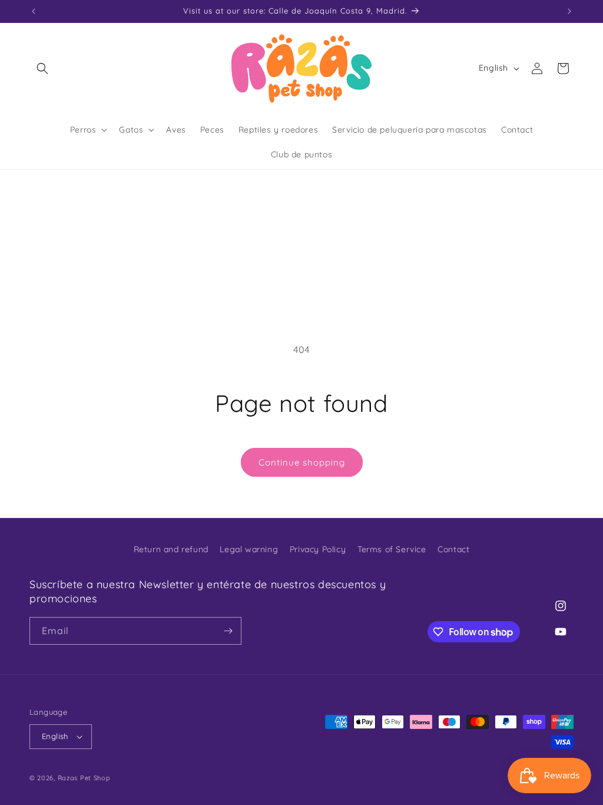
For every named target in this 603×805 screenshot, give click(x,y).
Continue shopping (302, 462)
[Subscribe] (228, 631)
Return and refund (171, 549)
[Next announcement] (569, 11)
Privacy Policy (318, 549)
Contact (453, 549)
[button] (42, 68)
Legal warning (249, 549)
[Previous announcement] (34, 11)
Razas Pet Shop (84, 778)
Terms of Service (391, 549)
